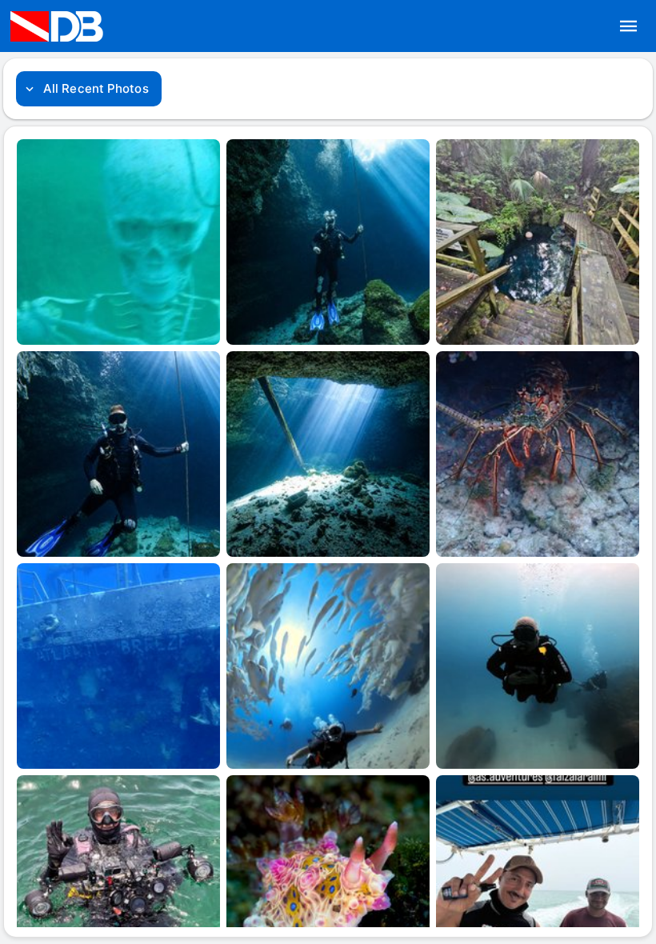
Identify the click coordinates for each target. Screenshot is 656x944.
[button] (628, 26)
